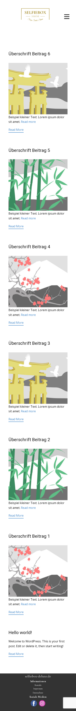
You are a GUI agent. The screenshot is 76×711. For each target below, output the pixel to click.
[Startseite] (35, 16)
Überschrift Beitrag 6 (29, 53)
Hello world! (20, 632)
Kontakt (38, 685)
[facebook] (34, 703)
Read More (16, 130)
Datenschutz (38, 692)
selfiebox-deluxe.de (38, 676)
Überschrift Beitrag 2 (29, 439)
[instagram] (42, 703)
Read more (28, 122)
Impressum (38, 688)
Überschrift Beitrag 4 (29, 246)
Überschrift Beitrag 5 (29, 150)
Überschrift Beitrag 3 (29, 343)
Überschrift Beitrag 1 (29, 536)
